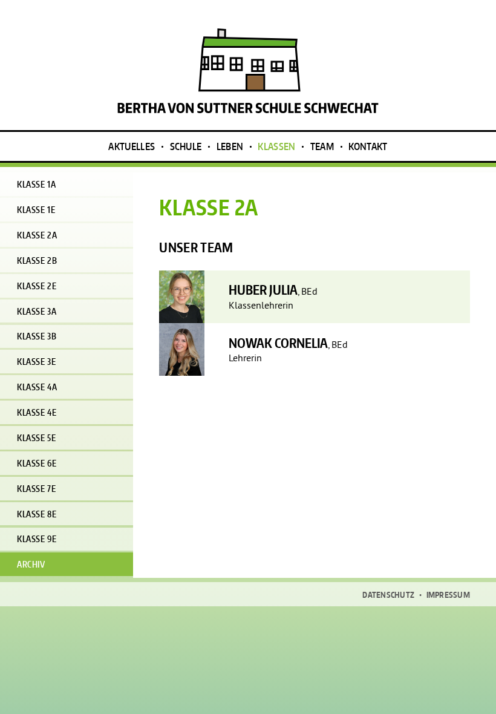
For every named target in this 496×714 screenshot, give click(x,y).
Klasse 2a (37, 235)
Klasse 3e (36, 361)
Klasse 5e (36, 438)
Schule (186, 146)
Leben (230, 146)
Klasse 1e (36, 210)
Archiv (31, 564)
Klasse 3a (36, 311)
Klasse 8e (36, 514)
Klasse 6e (36, 463)
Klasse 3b (36, 336)
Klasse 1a (36, 184)
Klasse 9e (36, 539)
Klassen (276, 146)
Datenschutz (388, 595)
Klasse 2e (36, 286)
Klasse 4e (36, 412)
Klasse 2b (37, 260)
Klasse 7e (36, 488)
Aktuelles (131, 146)
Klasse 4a (37, 387)
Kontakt (367, 146)
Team (322, 146)
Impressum (448, 595)
